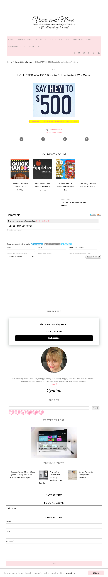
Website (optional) (76, 247)
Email (40, 247)
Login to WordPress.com (52, 244)
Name (9, 247)
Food (31, 46)
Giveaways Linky (16, 46)
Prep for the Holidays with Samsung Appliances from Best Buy (50, 477)
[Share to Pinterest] (87, 139)
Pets (68, 39)
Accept (96, 572)
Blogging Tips (56, 39)
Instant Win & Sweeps (54, 132)
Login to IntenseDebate (37, 244)
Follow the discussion (99, 214)
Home (11, 39)
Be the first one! (42, 221)
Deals (89, 39)
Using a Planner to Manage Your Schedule (86, 475)
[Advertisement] (54, 6)
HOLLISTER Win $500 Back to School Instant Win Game (54, 121)
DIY (38, 46)
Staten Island (24, 39)
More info (70, 572)
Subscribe (54, 338)
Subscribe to (12, 256)
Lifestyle (40, 39)
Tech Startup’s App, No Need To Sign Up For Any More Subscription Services (53, 449)
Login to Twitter (66, 244)
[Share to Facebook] (43, 139)
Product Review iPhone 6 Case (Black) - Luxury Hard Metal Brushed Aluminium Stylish (22, 475)
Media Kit (54, 384)
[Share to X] (21, 139)
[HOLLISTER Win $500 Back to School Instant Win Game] (65, 139)
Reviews (77, 39)
